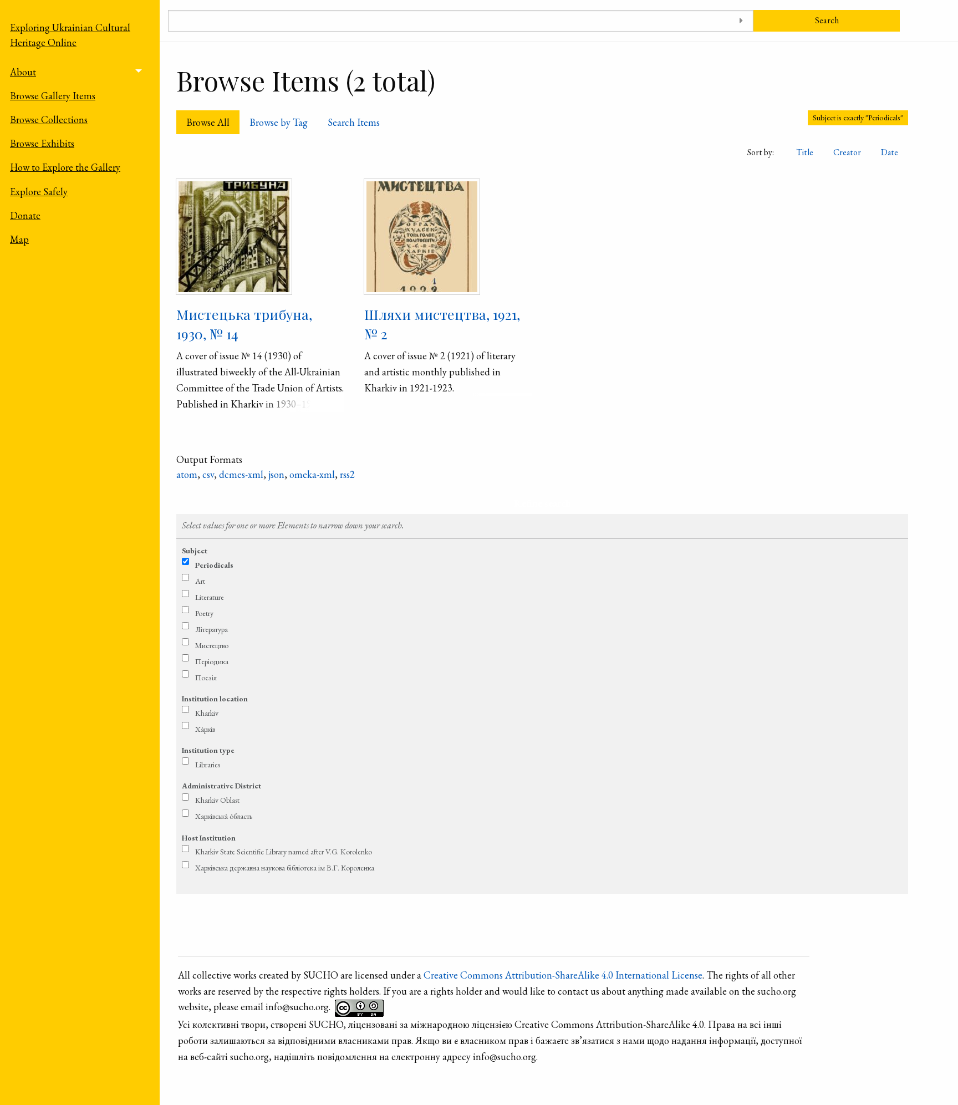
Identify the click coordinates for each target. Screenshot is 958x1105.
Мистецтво (211, 645)
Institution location (215, 699)
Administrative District (221, 786)
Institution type (208, 750)
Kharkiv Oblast (217, 800)
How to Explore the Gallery (65, 167)
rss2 (347, 474)
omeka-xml (312, 474)
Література (211, 629)
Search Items (354, 122)
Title (804, 152)
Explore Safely (39, 191)
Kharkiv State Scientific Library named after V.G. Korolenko (283, 852)
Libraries (207, 765)
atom (186, 474)
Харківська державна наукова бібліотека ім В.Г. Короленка (284, 868)
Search (827, 20)
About (23, 71)
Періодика (211, 661)
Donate (25, 215)
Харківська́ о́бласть (223, 816)
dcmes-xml (241, 474)
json (276, 474)
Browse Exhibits (42, 143)
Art (200, 581)
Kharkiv (206, 713)
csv (208, 474)
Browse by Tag (278, 122)
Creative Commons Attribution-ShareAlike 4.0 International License (563, 975)
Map (19, 239)
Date (889, 152)
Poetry (204, 613)
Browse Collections (49, 119)
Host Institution (209, 838)
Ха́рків (205, 729)
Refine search (542, 503)
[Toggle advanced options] (740, 21)
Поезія (206, 678)
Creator (847, 152)
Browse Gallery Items (52, 95)
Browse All (208, 122)
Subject (194, 551)
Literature (209, 597)
